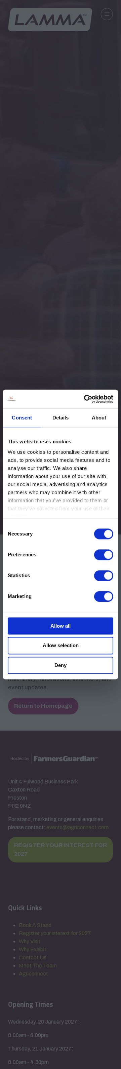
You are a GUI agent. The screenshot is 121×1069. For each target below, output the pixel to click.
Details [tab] (60, 417)
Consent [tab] (22, 417)
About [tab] (99, 417)
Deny (60, 665)
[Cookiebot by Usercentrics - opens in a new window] (85, 399)
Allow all (60, 626)
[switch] (103, 554)
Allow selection (61, 646)
